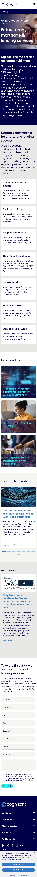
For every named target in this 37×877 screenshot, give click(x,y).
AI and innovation (10, 826)
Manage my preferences (18, 875)
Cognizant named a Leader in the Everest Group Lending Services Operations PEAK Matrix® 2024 (17, 601)
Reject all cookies (18, 870)
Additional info (8, 839)
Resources (6, 832)
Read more (7, 545)
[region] (18, 864)
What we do (7, 813)
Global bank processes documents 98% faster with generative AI (16, 391)
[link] (12, 4)
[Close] (34, 852)
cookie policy (6, 859)
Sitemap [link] (4, 850)
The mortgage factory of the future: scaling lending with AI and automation (18, 513)
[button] (34, 4)
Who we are (7, 819)
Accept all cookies (18, 864)
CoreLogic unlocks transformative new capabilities (14, 460)
